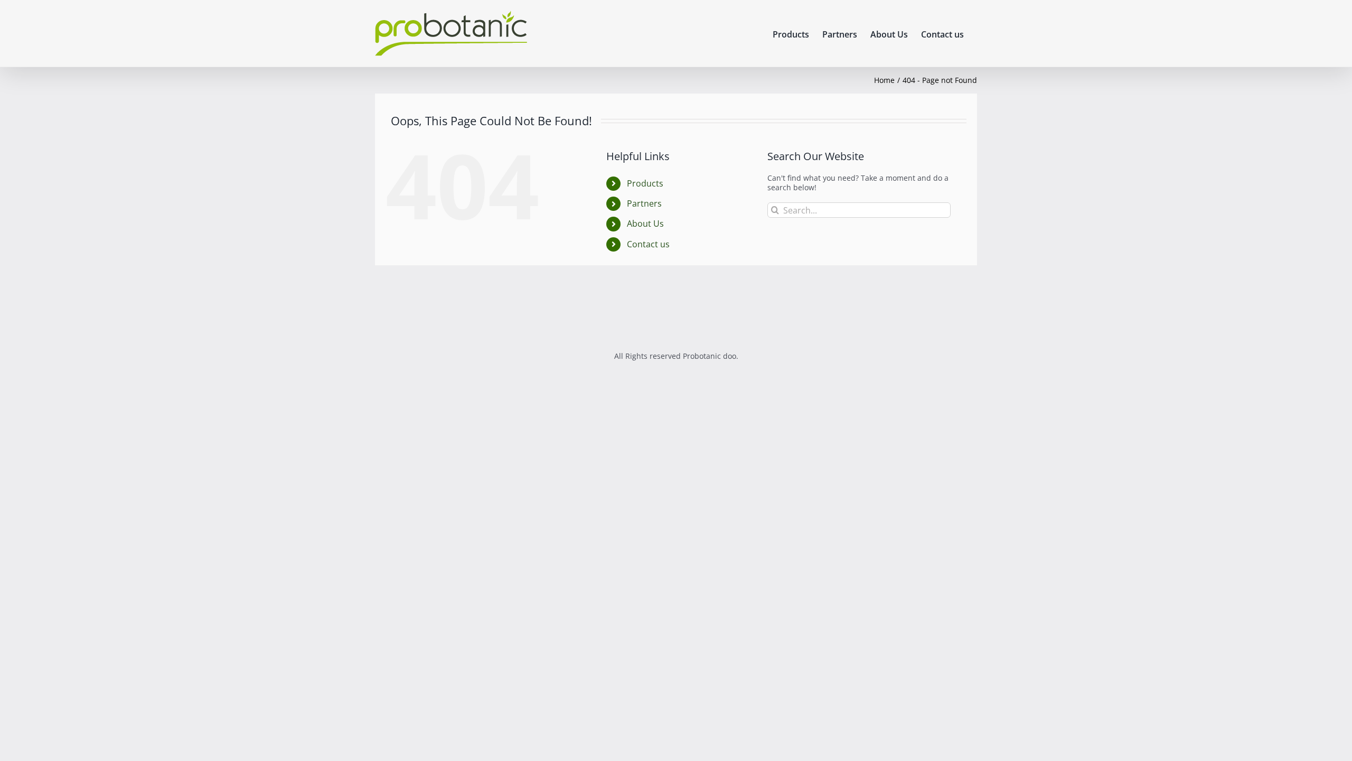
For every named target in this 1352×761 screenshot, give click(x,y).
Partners (644, 203)
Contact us (648, 244)
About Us (645, 223)
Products (645, 183)
